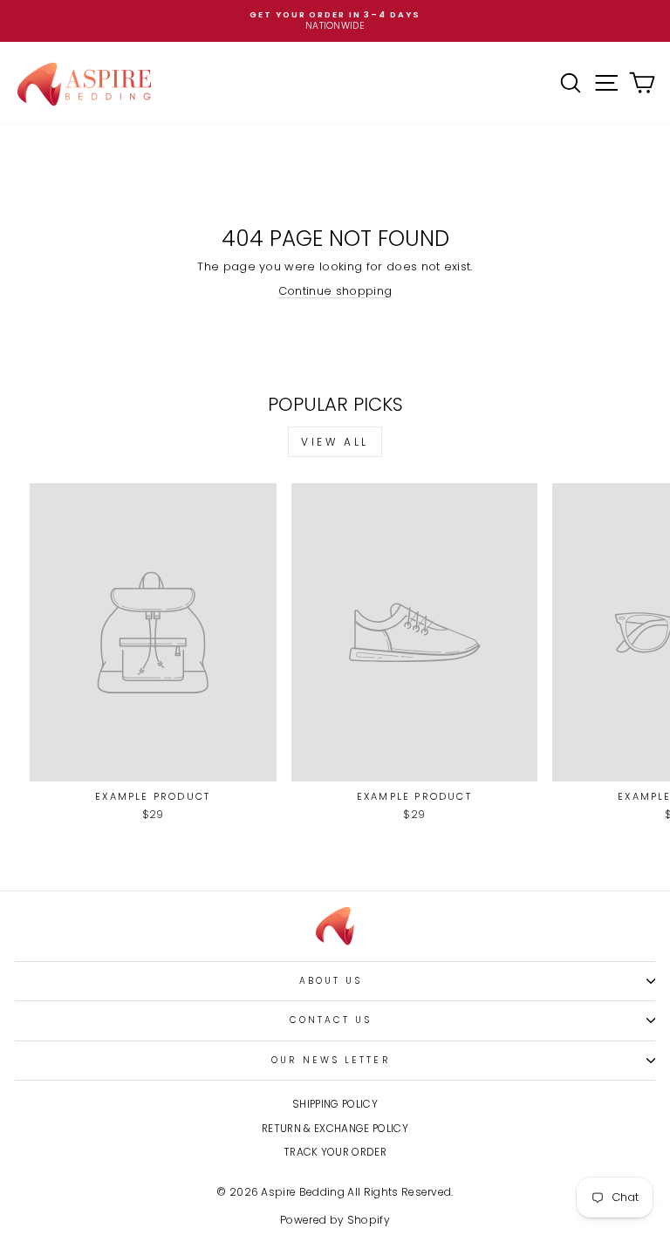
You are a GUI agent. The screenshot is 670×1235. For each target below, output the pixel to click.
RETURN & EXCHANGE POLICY (335, 1129)
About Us (331, 980)
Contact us (331, 1020)
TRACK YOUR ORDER (335, 1152)
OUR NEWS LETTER (330, 1060)
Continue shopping (335, 291)
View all (335, 441)
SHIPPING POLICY (335, 1104)
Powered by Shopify (335, 1219)
